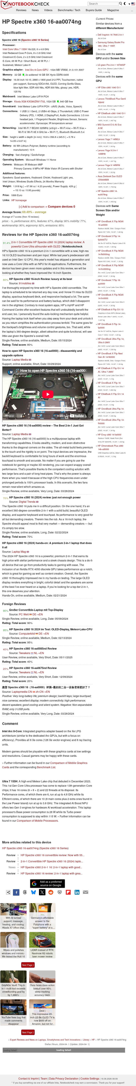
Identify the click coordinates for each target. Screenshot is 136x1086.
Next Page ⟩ (28, 965)
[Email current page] (85, 892)
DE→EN (38, 614)
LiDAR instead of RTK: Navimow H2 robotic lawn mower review (42, 953)
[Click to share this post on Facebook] (16, 892)
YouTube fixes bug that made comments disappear (13, 1020)
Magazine (113, 10)
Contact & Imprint (28, 1078)
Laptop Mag (19, 551)
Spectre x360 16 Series (35, 39)
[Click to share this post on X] (42, 892)
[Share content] (8, 892)
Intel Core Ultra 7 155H (15, 49)
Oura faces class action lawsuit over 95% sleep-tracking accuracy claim (42, 990)
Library (86, 1039)
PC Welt (24, 614)
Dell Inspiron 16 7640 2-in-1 (111, 34)
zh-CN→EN (43, 692)
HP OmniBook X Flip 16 (109, 382)
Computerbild (27, 633)
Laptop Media (20, 359)
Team (44, 1078)
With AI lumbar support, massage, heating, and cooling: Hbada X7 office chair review (13, 922)
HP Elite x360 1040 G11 (109, 87)
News (35, 10)
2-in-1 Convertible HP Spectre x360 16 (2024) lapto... (52, 861)
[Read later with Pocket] (59, 892)
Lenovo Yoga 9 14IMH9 (109, 165)
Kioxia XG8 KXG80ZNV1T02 (29, 101)
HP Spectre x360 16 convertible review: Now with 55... (52, 855)
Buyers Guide (94, 10)
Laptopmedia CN (22, 692)
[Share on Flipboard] (68, 892)
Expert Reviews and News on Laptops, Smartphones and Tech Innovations (45, 1039)
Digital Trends (27, 502)
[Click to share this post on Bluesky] (33, 892)
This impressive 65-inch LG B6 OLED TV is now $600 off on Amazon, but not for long (42, 1019)
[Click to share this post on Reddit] (51, 892)
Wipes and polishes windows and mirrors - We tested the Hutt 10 (13, 953)
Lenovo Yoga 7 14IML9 (109, 139)
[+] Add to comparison (31, 206)
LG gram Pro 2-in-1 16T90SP (111, 64)
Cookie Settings (89, 1078)
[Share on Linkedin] (77, 892)
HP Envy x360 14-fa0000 (109, 434)
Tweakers (24, 653)
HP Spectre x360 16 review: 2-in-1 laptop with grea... (51, 873)
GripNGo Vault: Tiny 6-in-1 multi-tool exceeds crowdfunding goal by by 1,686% (13, 990)
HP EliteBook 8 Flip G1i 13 (110, 309)
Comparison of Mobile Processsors (37, 820)
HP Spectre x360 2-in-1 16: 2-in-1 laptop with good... (51, 867)
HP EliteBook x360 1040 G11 (112, 113)
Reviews (21, 10)
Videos (48, 10)
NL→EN (39, 653)
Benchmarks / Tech (69, 10)
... (132, 10)
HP (93, 1039)
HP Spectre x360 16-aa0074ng (20, 848)
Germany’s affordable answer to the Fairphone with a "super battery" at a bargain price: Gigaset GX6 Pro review (42, 922)
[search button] (120, 3)
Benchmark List (46, 767)
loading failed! (10, 1050)
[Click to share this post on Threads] (25, 892)
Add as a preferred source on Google (51, 883)
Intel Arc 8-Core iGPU (36, 69)
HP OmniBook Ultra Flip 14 (111, 408)
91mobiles (25, 283)
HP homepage (19, 200)
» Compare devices (60, 206)
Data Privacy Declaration (63, 1078)
